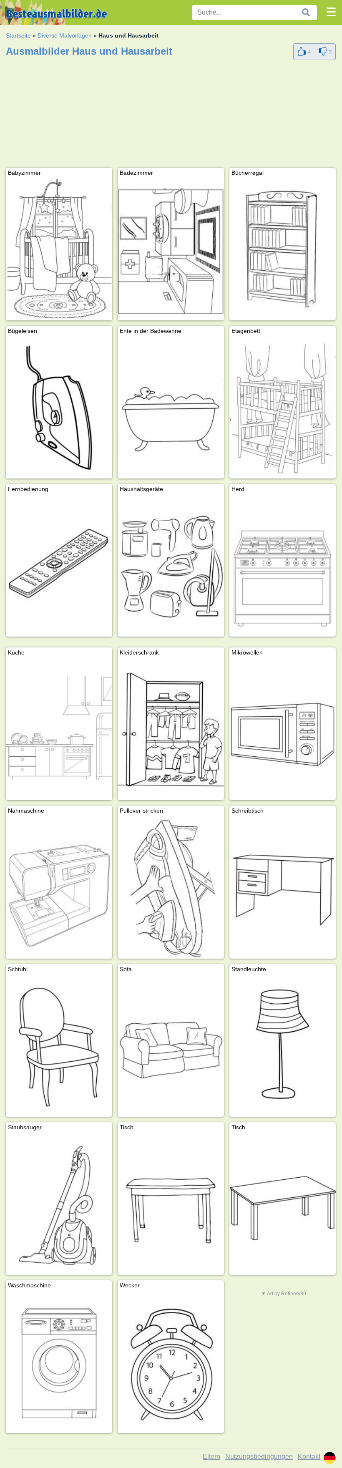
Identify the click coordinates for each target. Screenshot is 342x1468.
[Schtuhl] (59, 1046)
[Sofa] (171, 1046)
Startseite (18, 35)
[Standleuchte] (282, 1046)
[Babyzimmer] (59, 249)
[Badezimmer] (171, 249)
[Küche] (59, 729)
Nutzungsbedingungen (259, 1456)
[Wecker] (171, 1362)
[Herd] (282, 566)
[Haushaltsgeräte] (171, 566)
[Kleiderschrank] (171, 729)
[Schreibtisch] (282, 887)
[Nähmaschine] (59, 887)
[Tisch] (171, 1204)
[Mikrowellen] (282, 729)
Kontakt (309, 1456)
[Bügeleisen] (59, 407)
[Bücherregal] (282, 249)
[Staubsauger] (59, 1204)
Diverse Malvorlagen (65, 35)
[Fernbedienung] (59, 566)
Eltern (211, 1456)
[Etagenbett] (282, 407)
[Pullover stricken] (171, 887)
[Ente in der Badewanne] (171, 407)
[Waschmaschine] (59, 1362)
